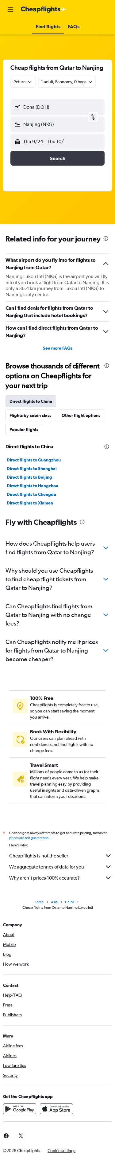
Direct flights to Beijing (29, 477)
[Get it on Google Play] (19, 1108)
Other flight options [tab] (81, 415)
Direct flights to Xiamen (30, 502)
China (69, 902)
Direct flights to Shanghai (32, 468)
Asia (54, 902)
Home (39, 902)
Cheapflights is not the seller (38, 856)
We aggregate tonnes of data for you (46, 867)
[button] (10, 9)
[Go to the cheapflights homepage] (43, 9)
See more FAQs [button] (57, 348)
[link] (21, 1136)
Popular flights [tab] (24, 429)
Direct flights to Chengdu (31, 494)
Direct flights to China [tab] (31, 401)
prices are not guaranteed (28, 838)
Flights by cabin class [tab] (30, 415)
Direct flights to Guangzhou (34, 459)
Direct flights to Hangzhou (32, 485)
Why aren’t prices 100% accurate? (44, 878)
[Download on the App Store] (56, 1108)
